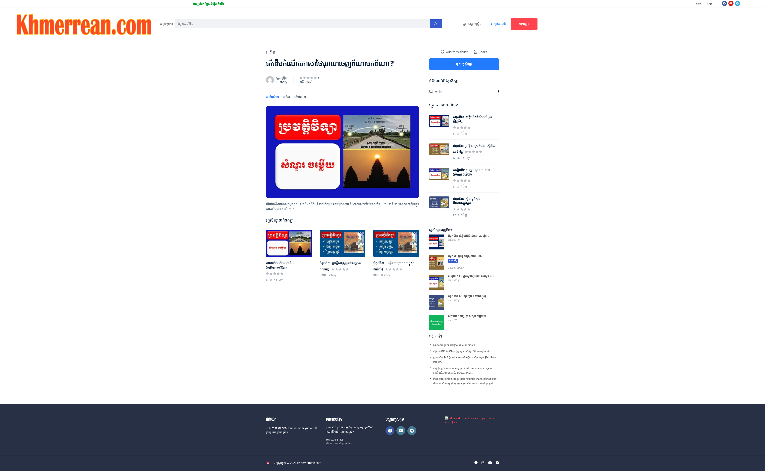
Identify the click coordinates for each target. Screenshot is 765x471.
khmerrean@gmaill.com (340, 443)
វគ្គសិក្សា (709, 4)
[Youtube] (731, 3)
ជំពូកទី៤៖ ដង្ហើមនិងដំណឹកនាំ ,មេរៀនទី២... (472, 119)
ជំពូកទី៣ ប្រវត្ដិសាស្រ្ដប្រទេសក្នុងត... (341, 263)
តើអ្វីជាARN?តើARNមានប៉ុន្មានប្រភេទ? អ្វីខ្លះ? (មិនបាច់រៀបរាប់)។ (461, 351)
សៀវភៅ (698, 4)
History (281, 82)
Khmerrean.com (311, 463)
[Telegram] (737, 3)
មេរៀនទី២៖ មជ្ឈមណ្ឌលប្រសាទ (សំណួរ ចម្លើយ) (471, 172)
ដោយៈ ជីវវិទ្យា (460, 133)
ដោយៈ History (274, 279)
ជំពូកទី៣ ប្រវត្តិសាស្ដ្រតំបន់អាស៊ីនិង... (474, 145)
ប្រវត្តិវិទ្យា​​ (271, 52)
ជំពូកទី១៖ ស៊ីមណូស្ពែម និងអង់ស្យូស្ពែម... (466, 200)
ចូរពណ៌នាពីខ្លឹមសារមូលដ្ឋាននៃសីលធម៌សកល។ (454, 345)
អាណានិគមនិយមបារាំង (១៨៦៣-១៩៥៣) (280, 265)
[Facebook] (724, 3)
